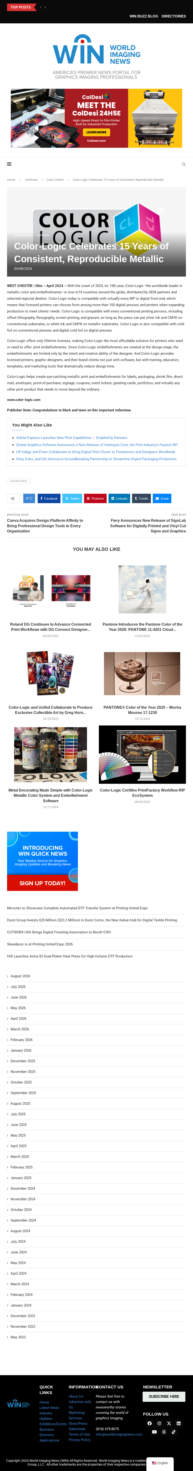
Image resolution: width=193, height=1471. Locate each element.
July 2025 (18, 1114)
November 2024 (23, 1199)
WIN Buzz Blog (144, 16)
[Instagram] (159, 1423)
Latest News (49, 1408)
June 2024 (19, 1252)
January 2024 (21, 1305)
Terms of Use (79, 1434)
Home (11, 179)
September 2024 (23, 1220)
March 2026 (20, 1029)
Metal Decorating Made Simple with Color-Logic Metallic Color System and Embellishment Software (50, 795)
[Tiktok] (173, 1432)
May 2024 (18, 1263)
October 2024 (21, 1210)
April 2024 (18, 1273)
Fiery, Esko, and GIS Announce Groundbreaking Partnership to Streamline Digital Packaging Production (96, 459)
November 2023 (23, 1326)
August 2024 (20, 1231)
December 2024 (23, 1188)
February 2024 (21, 1295)
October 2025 (21, 1082)
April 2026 (18, 1018)
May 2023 (18, 1337)
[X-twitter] (169, 1423)
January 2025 (21, 1178)
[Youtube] (154, 1432)
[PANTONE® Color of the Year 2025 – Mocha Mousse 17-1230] (142, 672)
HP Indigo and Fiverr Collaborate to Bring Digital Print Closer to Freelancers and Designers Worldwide (95, 452)
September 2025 (23, 1093)
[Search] (183, 164)
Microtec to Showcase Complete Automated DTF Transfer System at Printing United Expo (77, 908)
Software (31, 179)
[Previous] (40, 7)
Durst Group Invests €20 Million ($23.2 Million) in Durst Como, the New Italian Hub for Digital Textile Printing (92, 920)
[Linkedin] (178, 1423)
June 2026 (19, 997)
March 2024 (20, 1284)
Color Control (55, 179)
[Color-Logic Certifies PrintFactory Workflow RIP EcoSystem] (142, 754)
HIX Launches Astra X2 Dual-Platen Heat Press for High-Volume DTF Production (70, 956)
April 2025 (18, 1146)
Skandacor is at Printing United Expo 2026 (40, 944)
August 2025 (20, 1103)
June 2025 (19, 1125)
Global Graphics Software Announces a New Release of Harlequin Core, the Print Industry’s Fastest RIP (96, 445)
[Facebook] (149, 1423)
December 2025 (23, 1061)
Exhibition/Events (53, 1424)
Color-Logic (18, 481)
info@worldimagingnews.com (119, 1434)
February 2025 (21, 1167)
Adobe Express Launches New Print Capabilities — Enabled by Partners (71, 438)
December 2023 (23, 1316)
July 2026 (18, 987)
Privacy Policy (80, 1440)
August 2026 (20, 976)
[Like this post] (30, 498)
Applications (49, 1440)
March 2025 (20, 1157)
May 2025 (18, 1135)
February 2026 (21, 1040)
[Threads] (164, 1432)
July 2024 (18, 1241)
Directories (174, 16)
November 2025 (23, 1072)
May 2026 (18, 1008)
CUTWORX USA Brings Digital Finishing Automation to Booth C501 (59, 932)
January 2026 (21, 1050)
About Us (76, 1396)
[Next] (45, 7)
